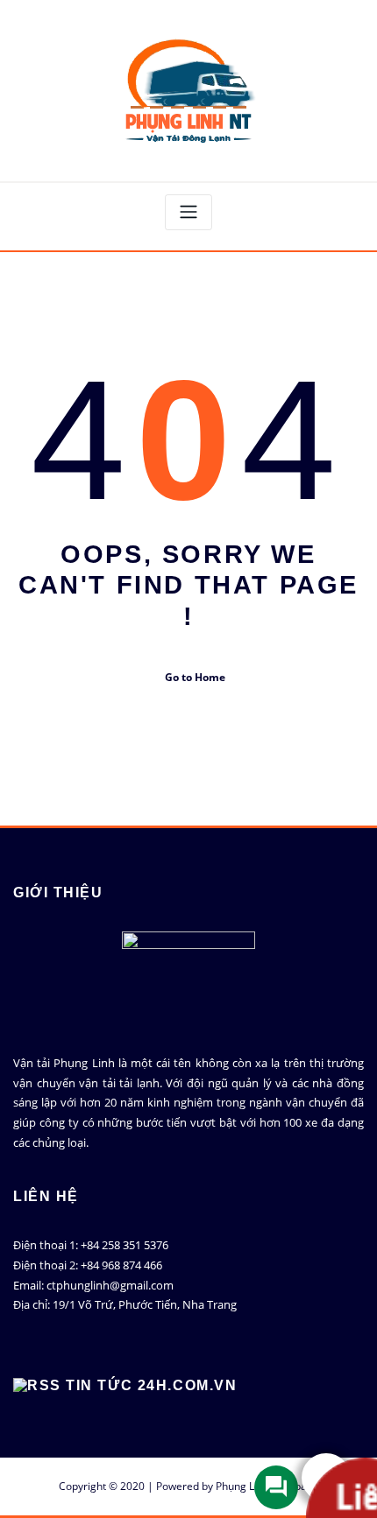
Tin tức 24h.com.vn (151, 1385)
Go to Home (195, 677)
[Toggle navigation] (188, 212)
